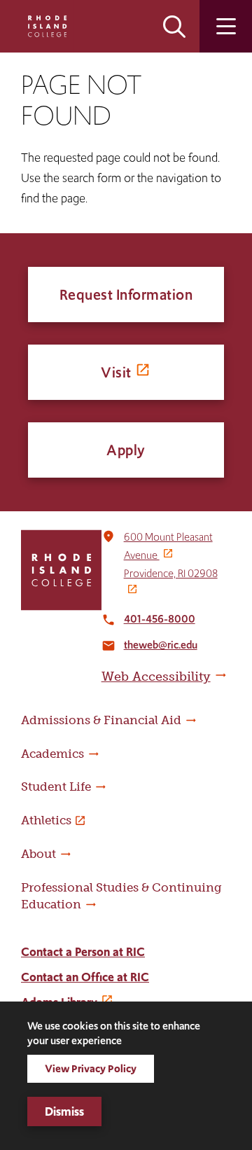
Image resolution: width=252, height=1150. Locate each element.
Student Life (56, 787)
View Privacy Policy (90, 1068)
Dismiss (64, 1111)
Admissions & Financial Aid (101, 720)
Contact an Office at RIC (85, 977)
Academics (52, 754)
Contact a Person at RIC (83, 951)
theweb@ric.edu (160, 644)
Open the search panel (174, 26)
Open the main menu (226, 26)
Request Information (126, 294)
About (38, 854)
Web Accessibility (156, 676)
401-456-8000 (159, 618)
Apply (126, 450)
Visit (116, 372)
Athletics (46, 820)
